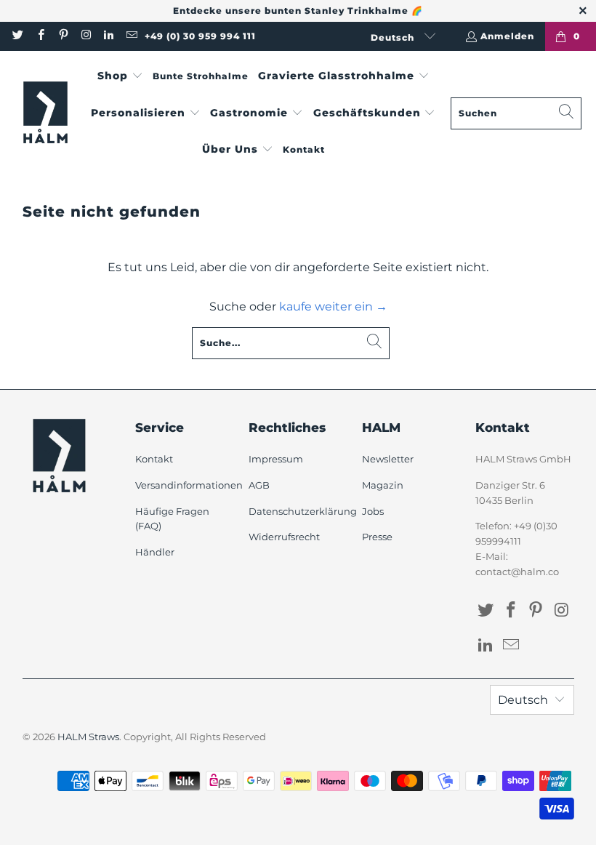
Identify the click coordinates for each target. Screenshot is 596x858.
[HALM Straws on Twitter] (17, 36)
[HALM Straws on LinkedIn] (108, 36)
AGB (259, 485)
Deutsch (394, 37)
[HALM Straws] (45, 113)
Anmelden (507, 36)
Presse (377, 536)
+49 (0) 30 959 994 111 (200, 36)
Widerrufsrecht (284, 536)
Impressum (276, 459)
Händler (154, 552)
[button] (120, 76)
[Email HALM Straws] (130, 36)
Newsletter (388, 459)
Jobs (373, 511)
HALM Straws (88, 736)
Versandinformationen (189, 485)
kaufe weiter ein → (333, 306)
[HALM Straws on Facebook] (39, 36)
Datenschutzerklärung (303, 511)
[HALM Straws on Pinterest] (63, 36)
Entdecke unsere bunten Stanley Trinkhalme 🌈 (298, 10)
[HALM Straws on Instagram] (85, 36)
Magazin (382, 485)
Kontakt (154, 459)
